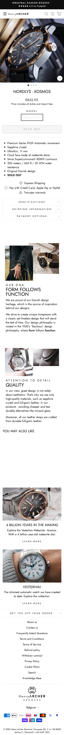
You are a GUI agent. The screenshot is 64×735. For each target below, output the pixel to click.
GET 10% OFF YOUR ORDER (31, 613)
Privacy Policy (32, 661)
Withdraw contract (32, 655)
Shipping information (32, 209)
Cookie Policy (32, 667)
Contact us (32, 627)
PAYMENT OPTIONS (32, 216)
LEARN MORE (32, 541)
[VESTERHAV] (32, 566)
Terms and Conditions (32, 639)
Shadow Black (32, 117)
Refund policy (32, 650)
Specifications (32, 202)
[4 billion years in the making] (32, 504)
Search (32, 672)
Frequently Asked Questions (32, 633)
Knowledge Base (32, 678)
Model (31, 111)
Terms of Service (32, 644)
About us (32, 622)
